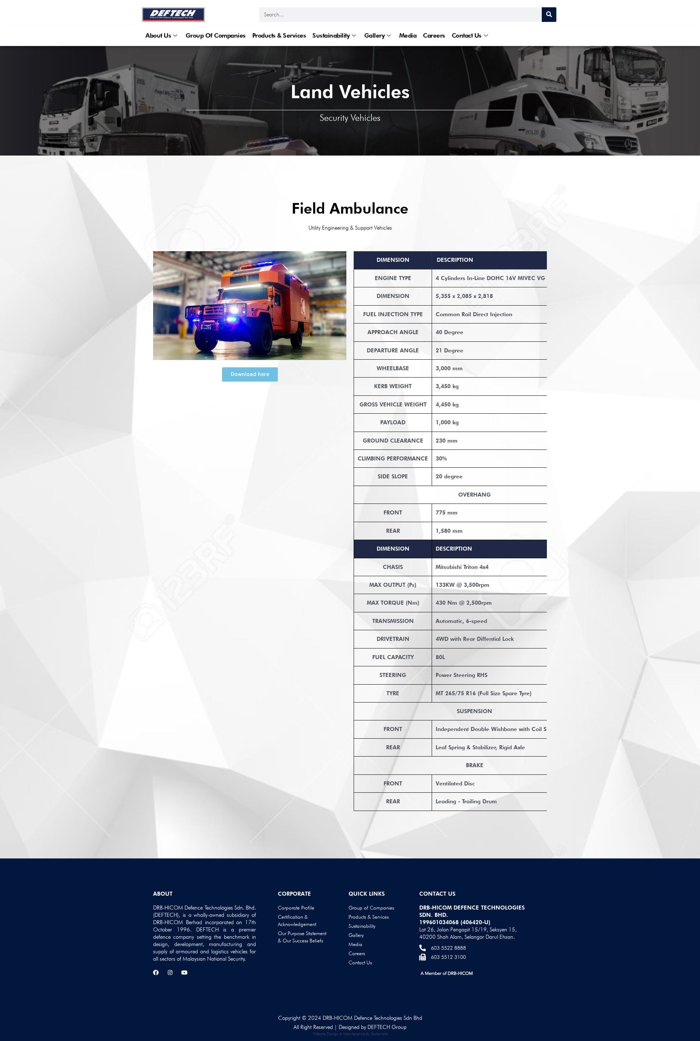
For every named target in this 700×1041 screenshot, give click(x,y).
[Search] (549, 14)
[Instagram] (170, 972)
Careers (434, 35)
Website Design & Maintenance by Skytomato (350, 1033)
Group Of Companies (216, 35)
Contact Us (467, 35)
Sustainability (331, 35)
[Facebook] (156, 972)
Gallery (374, 35)
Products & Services (279, 35)
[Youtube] (184, 972)
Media (408, 35)
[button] (250, 374)
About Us (158, 35)
